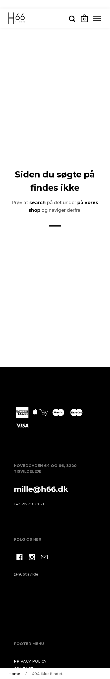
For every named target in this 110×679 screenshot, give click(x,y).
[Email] (44, 557)
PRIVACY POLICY (30, 661)
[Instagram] (32, 557)
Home (14, 673)
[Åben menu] (97, 19)
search (37, 202)
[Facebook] (19, 557)
